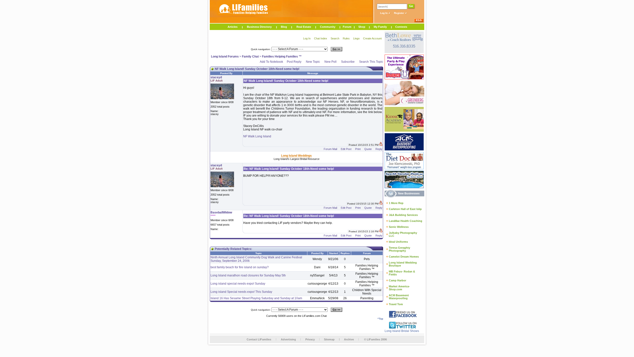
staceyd (216, 77)
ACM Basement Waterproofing (399, 297)
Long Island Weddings (296, 155)
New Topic (313, 61)
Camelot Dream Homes (404, 256)
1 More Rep (396, 203)
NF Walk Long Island (257, 136)
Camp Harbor (397, 280)
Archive (349, 339)
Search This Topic (371, 61)
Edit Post (346, 149)
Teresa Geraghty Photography (399, 249)
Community (327, 26)
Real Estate (303, 26)
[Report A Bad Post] (380, 145)
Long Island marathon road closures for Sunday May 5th (248, 275)
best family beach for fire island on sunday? (240, 267)
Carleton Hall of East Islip (405, 209)
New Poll (330, 61)
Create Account (372, 38)
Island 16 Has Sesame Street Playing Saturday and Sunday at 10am (256, 298)
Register (399, 13)
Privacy (310, 339)
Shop (361, 26)
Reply (378, 149)
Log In (384, 13)
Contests (401, 26)
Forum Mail (330, 149)
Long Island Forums (225, 56)
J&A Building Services (403, 214)
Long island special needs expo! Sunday (238, 283)
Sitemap (329, 339)
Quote (368, 149)
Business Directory (259, 26)
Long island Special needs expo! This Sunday (241, 292)
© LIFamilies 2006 (375, 339)
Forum (347, 26)
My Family (380, 26)
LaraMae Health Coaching (405, 220)
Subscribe (348, 61)
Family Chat (250, 56)
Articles (233, 26)
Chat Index (320, 38)
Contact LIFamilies (259, 339)
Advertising (288, 339)
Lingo (356, 38)
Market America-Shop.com (399, 288)
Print (358, 149)
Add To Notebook (271, 61)
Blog (284, 26)
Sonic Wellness (399, 226)
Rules (346, 38)
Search (335, 38)
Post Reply (294, 61)
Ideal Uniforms (398, 241)
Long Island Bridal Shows (402, 331)
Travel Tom (396, 304)
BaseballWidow (221, 212)
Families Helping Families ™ (282, 56)
